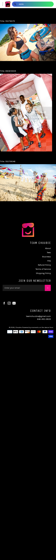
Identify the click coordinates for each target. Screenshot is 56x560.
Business (46, 256)
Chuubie (18, 327)
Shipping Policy (43, 273)
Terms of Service (43, 269)
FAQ (49, 261)
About (48, 248)
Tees (49, 252)
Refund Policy (44, 265)
